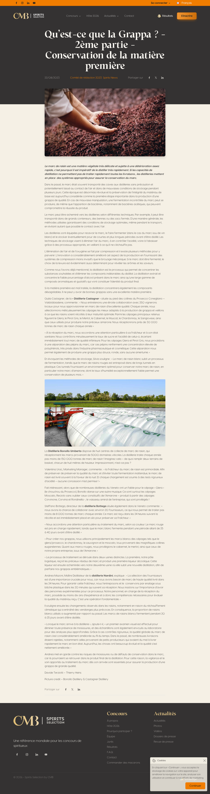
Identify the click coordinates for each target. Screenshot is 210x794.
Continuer (195, 785)
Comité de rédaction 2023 (86, 77)
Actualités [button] (110, 16)
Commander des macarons (123, 762)
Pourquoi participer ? (119, 731)
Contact (129, 16)
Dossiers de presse (165, 736)
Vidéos (158, 731)
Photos (158, 726)
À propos (112, 720)
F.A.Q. (110, 752)
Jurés (110, 741)
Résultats (167, 16)
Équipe (111, 736)
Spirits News (110, 77)
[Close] (204, 760)
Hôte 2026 (92, 16)
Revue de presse (163, 741)
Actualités (159, 720)
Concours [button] (72, 16)
